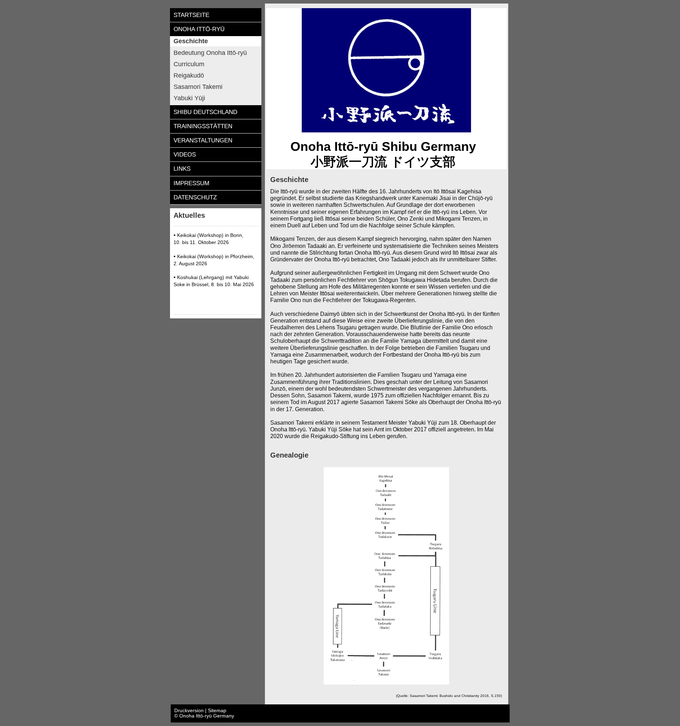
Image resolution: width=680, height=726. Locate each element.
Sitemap (217, 710)
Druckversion (189, 710)
